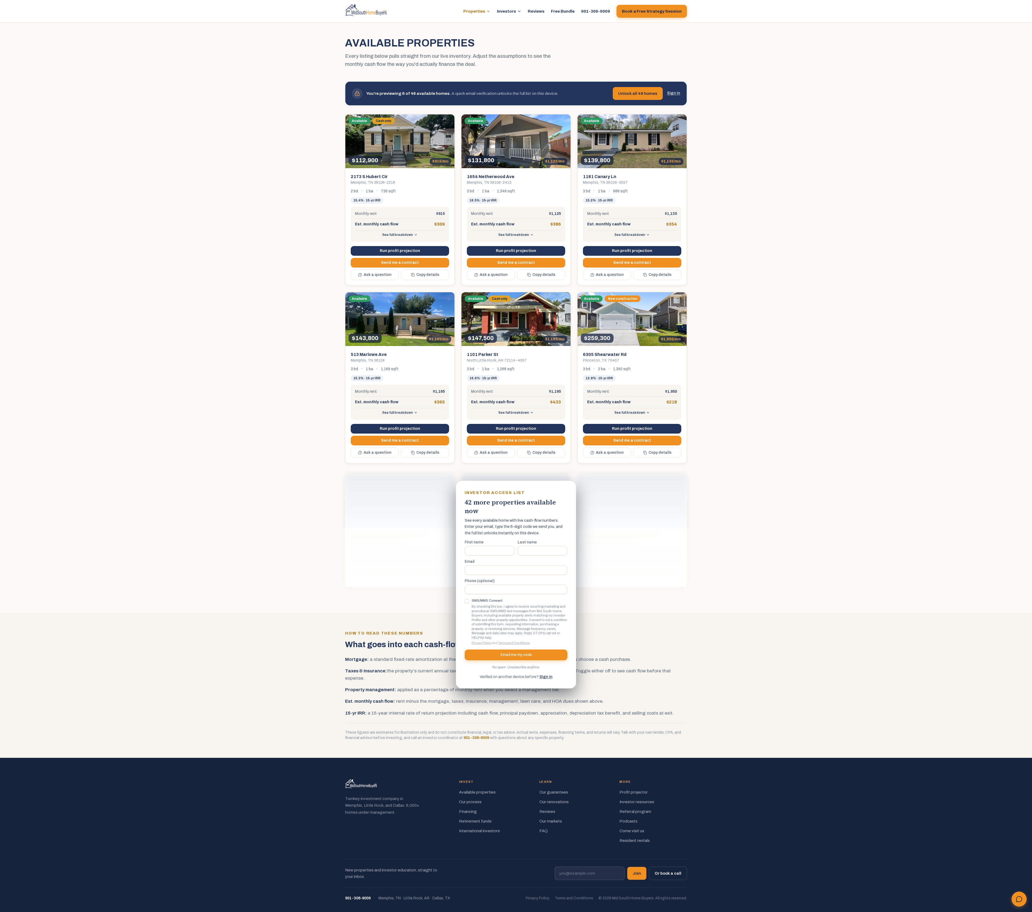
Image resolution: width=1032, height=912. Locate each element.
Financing (468, 811)
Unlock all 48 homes (637, 93)
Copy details (427, 275)
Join (637, 873)
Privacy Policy (481, 642)
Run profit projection (400, 251)
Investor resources (636, 802)
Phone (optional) (479, 581)
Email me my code (516, 655)
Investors (506, 11)
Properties (474, 11)
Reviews (536, 11)
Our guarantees (553, 792)
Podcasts (628, 821)
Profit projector (633, 792)
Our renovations (554, 802)
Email (469, 562)
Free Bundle (563, 11)
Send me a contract (400, 263)
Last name (527, 542)
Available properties (477, 792)
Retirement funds (475, 821)
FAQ (543, 831)
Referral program (635, 811)
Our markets (550, 821)
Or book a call (668, 873)
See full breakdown (397, 235)
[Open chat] (1019, 899)
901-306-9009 (595, 11)
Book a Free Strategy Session (652, 11)
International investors (479, 831)
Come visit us (631, 831)
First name (474, 542)
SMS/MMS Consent (487, 601)
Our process (470, 802)
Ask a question (378, 275)
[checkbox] (467, 601)
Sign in (673, 93)
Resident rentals (634, 840)
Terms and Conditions (513, 642)
